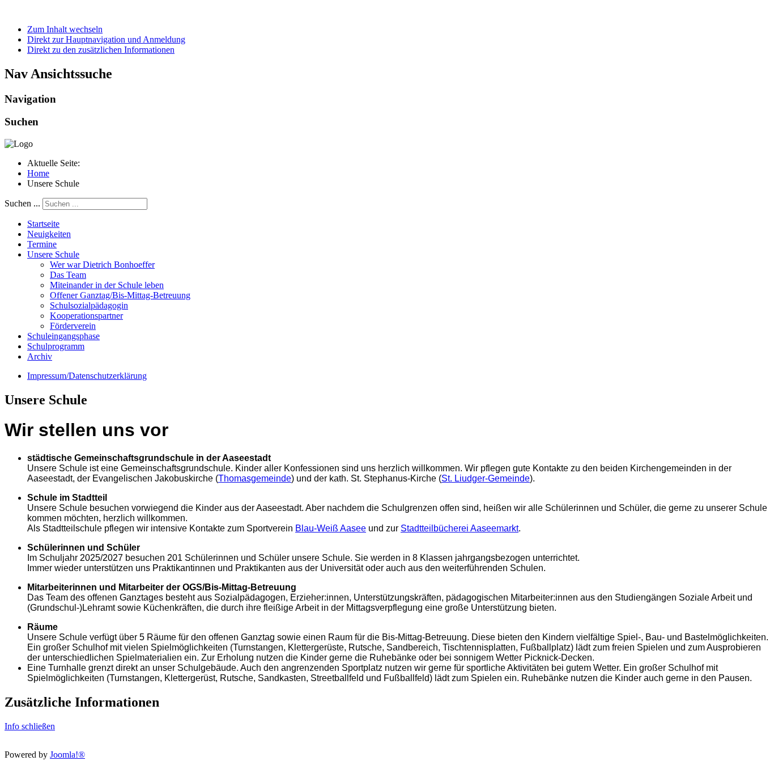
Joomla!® (67, 754)
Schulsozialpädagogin (89, 305)
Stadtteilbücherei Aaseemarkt (459, 528)
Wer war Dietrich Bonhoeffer (102, 264)
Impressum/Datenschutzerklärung (87, 376)
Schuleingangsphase (63, 336)
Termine (42, 244)
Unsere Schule (53, 254)
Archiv (39, 356)
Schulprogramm (55, 346)
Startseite (43, 224)
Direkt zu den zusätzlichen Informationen (101, 49)
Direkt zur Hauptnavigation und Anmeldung (106, 39)
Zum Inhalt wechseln (65, 29)
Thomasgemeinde (254, 478)
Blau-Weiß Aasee (330, 528)
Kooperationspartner (86, 315)
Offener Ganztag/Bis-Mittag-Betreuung (120, 295)
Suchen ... (22, 203)
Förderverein (73, 326)
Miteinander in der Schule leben (107, 285)
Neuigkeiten (49, 234)
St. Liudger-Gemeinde (485, 478)
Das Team (68, 275)
